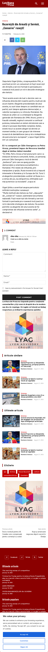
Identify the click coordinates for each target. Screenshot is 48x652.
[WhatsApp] (22, 40)
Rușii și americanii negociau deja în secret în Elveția (36, 534)
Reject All (24, 647)
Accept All (24, 634)
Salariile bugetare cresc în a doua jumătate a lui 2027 (32, 396)
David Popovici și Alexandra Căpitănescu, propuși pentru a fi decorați (33, 364)
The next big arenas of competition (16, 570)
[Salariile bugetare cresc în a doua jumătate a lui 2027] (11, 399)
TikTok (27, 557)
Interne (10, 13)
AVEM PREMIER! (8, 586)
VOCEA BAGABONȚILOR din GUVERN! (17, 591)
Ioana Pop (7, 34)
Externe (24, 416)
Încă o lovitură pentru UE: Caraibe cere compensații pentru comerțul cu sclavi (12, 534)
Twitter (40, 557)
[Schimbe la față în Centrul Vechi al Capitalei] (11, 382)
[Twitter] (17, 40)
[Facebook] (12, 40)
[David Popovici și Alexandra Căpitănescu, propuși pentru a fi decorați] (11, 366)
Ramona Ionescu (26, 369)
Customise (24, 641)
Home (4, 13)
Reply (12, 242)
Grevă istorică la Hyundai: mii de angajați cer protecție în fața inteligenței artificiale (33, 419)
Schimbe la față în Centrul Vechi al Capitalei (31, 380)
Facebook (13, 557)
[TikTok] (22, 557)
